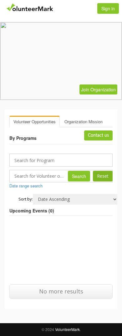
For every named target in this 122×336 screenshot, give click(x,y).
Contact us (98, 135)
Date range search (26, 186)
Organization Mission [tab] (83, 122)
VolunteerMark (67, 329)
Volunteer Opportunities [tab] (34, 122)
